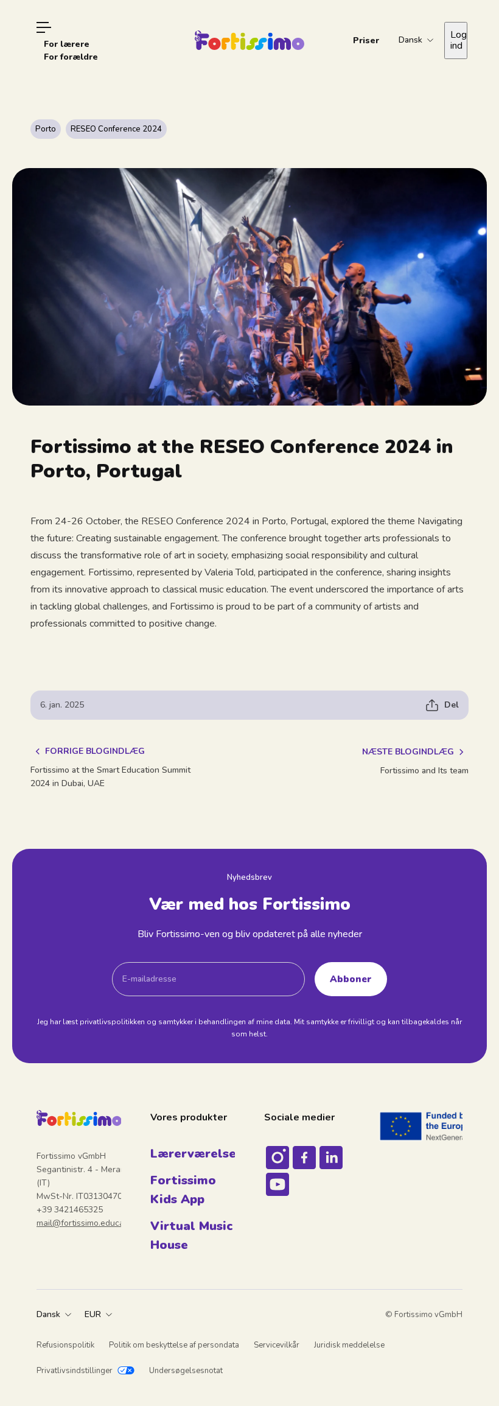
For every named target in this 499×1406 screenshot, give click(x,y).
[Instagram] (277, 1157)
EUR (93, 1314)
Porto (45, 129)
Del (451, 705)
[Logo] (249, 40)
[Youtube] (277, 1184)
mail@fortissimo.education (88, 1223)
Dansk (48, 1314)
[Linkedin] (331, 1157)
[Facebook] (304, 1157)
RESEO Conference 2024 (116, 129)
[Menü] (44, 27)
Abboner (351, 978)
